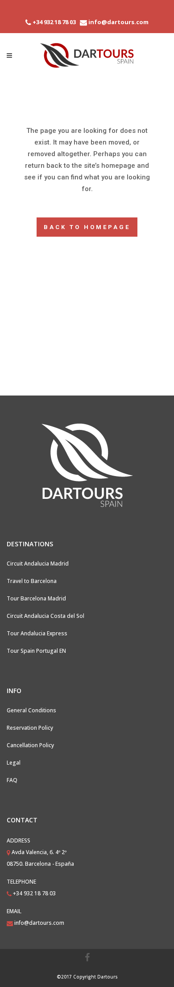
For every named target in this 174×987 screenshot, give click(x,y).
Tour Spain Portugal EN (36, 651)
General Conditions (31, 710)
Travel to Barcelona (32, 581)
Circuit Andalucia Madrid (38, 563)
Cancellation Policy (30, 745)
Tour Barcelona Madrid (36, 598)
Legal (14, 762)
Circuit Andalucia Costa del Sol (45, 616)
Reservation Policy (30, 728)
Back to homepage (87, 227)
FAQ (12, 780)
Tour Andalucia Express (37, 633)
